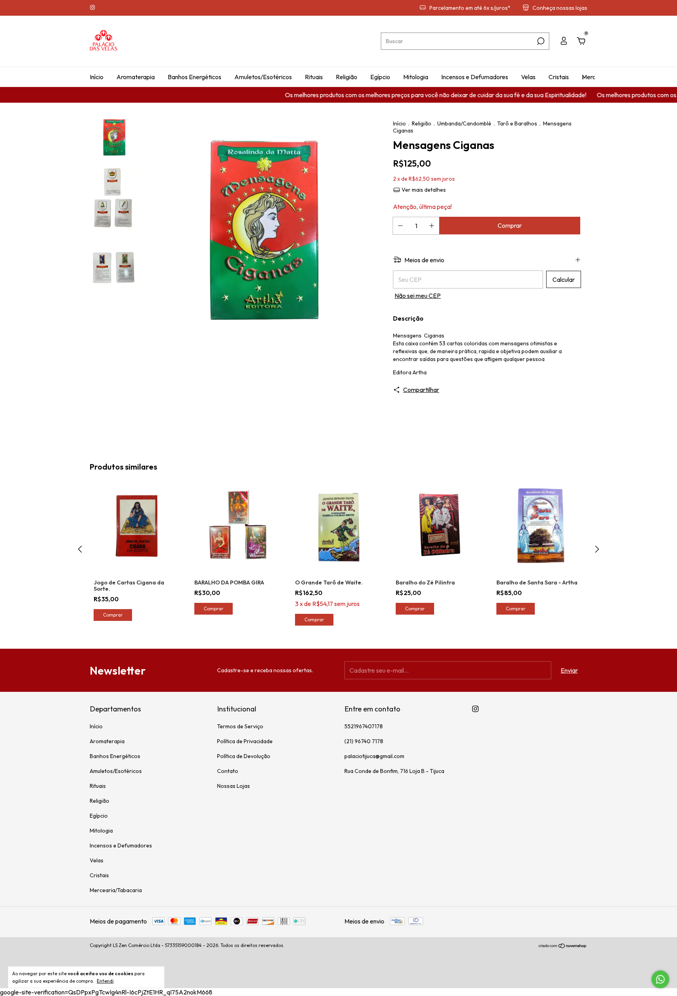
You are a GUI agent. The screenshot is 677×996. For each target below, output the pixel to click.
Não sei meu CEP (418, 295)
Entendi (105, 981)
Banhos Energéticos (194, 77)
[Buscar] (540, 41)
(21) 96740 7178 (363, 741)
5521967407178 (363, 726)
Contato (227, 771)
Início (96, 77)
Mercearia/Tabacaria (116, 890)
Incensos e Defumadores (474, 77)
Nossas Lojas (233, 785)
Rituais (314, 77)
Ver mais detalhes (423, 189)
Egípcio (380, 77)
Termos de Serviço (240, 726)
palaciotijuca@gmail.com (374, 756)
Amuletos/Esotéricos (263, 77)
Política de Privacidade (245, 741)
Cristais (558, 77)
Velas (528, 77)
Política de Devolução (243, 756)
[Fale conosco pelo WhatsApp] (660, 979)
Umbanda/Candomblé (464, 123)
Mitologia (415, 77)
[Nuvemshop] (562, 946)
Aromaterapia (135, 77)
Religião (346, 77)
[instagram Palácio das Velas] (92, 7)
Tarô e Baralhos (517, 123)
